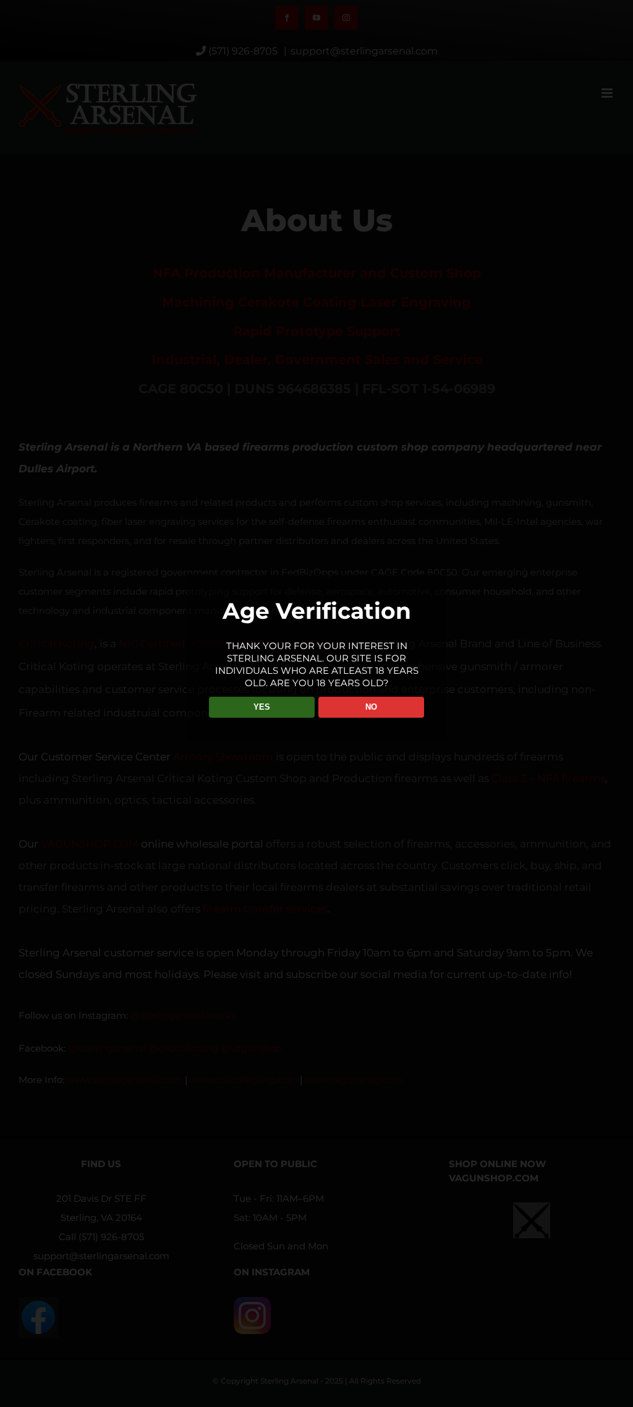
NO (371, 707)
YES (261, 707)
